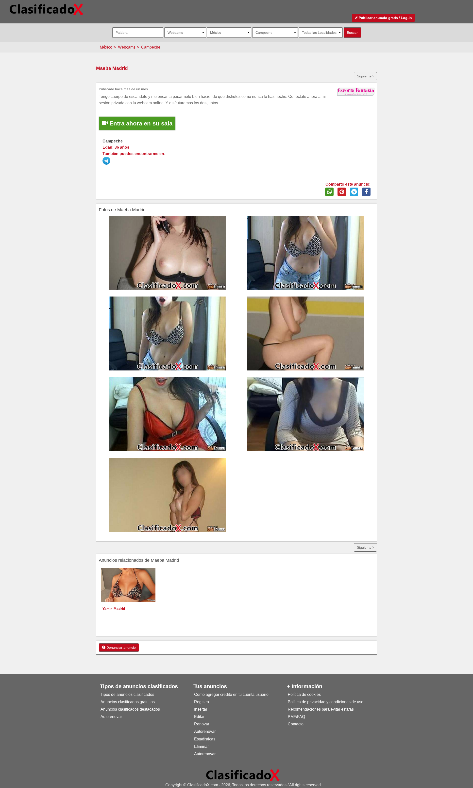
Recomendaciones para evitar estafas (321, 709)
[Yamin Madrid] (128, 584)
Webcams (126, 47)
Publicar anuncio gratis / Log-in (385, 18)
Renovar (201, 724)
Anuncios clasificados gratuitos (128, 702)
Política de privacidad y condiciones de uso (325, 702)
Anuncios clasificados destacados (130, 709)
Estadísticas (204, 739)
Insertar (200, 709)
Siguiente (364, 76)
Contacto (296, 724)
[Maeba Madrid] (106, 160)
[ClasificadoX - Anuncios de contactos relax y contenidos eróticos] (243, 775)
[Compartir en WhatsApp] (329, 192)
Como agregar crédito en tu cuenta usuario (231, 694)
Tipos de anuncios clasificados (127, 694)
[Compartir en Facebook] (366, 192)
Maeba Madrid (112, 68)
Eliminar (201, 746)
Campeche (150, 47)
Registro (201, 702)
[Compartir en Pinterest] (342, 192)
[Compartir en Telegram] (354, 192)
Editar (199, 717)
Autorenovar (111, 717)
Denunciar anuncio (120, 647)
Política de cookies (304, 694)
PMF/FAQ (296, 717)
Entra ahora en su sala (140, 123)
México (106, 47)
